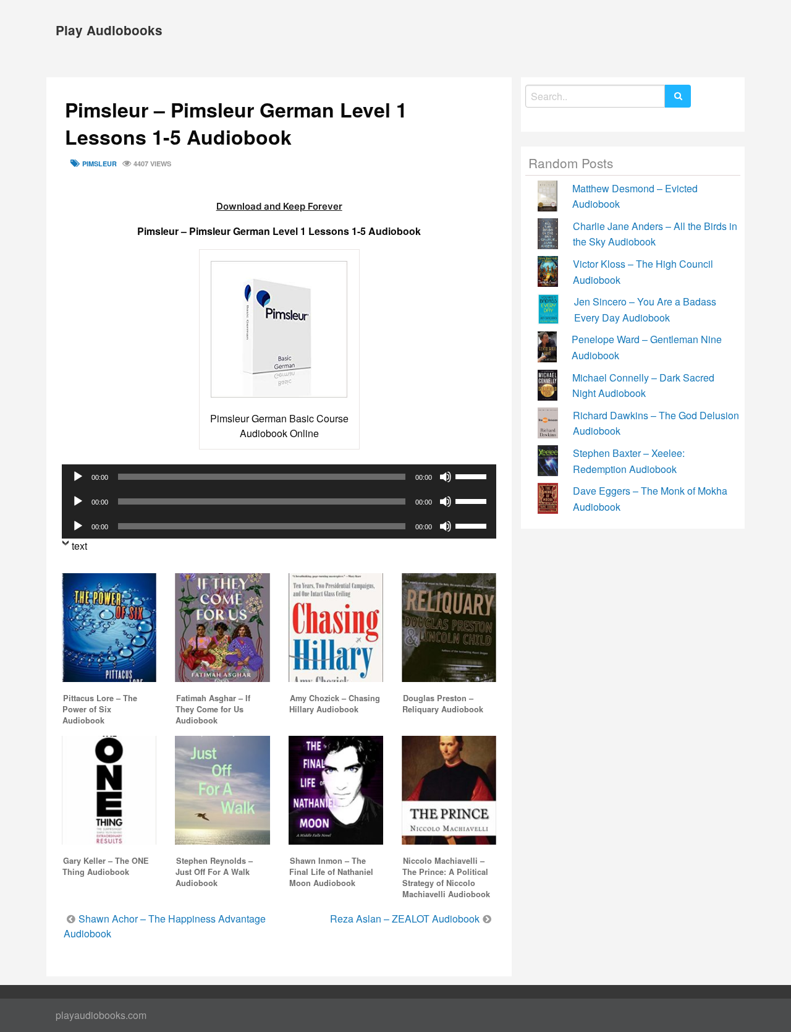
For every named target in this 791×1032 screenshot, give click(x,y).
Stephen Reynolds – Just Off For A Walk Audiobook (214, 872)
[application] (279, 476)
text (79, 546)
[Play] (78, 477)
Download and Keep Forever (279, 206)
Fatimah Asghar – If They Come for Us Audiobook (213, 709)
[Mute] (445, 477)
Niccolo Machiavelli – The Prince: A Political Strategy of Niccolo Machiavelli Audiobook (446, 877)
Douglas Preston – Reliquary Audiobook (442, 704)
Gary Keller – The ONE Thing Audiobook (105, 866)
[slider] (472, 475)
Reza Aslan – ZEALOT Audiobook (405, 918)
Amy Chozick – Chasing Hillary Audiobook (334, 704)
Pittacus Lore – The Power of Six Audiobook (99, 709)
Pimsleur (99, 163)
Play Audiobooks (109, 30)
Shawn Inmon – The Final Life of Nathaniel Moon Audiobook (331, 872)
